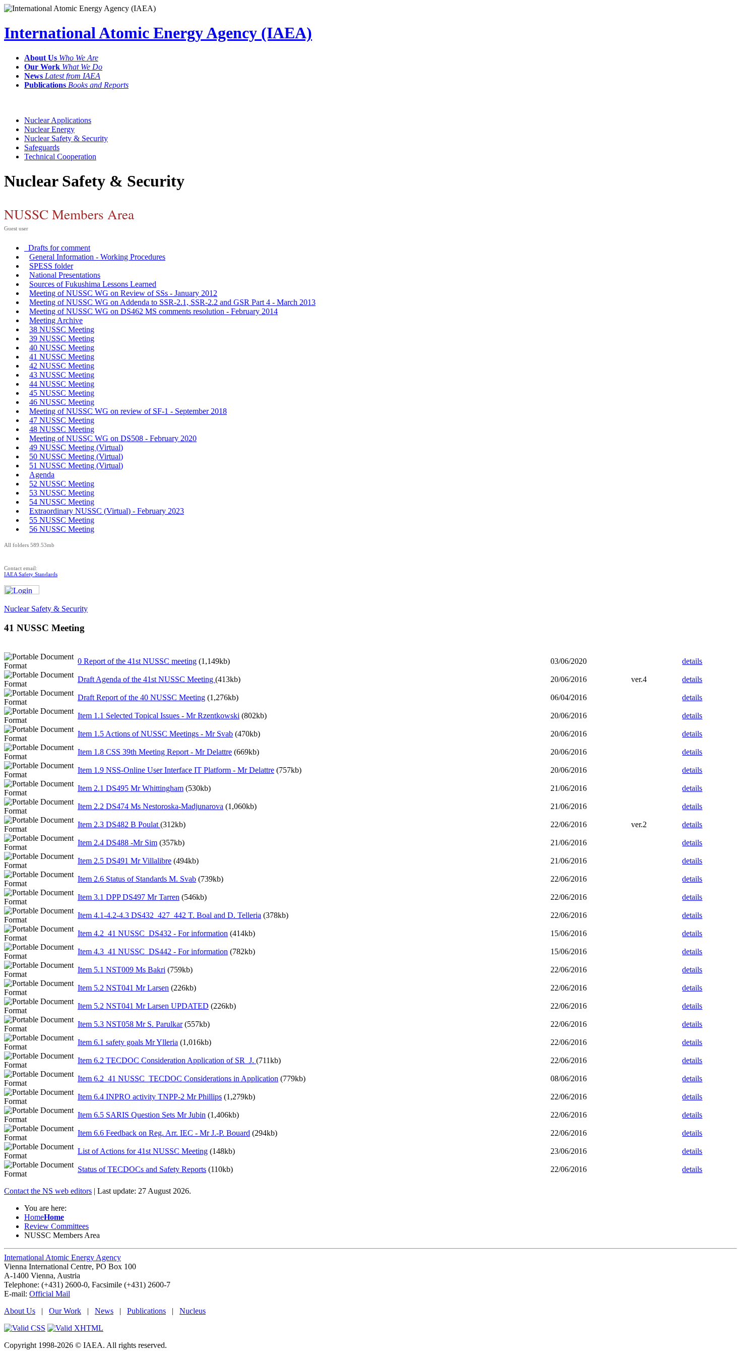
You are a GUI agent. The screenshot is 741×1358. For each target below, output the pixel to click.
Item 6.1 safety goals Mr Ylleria (128, 1042)
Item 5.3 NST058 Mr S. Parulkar (130, 1024)
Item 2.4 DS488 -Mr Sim (117, 842)
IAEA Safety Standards (30, 574)
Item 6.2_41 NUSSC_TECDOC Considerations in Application (178, 1078)
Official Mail (49, 1293)
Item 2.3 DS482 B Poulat (119, 824)
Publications (146, 1311)
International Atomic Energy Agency (62, 1257)
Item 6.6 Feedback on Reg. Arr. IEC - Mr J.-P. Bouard (164, 1133)
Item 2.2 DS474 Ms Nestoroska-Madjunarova (150, 806)
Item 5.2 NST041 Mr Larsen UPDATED (143, 1006)
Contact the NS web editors (48, 1191)
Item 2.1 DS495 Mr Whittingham (130, 788)
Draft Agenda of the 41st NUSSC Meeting (146, 679)
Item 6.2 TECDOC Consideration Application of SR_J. (167, 1060)
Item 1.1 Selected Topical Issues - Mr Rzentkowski (158, 715)
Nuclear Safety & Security (66, 138)
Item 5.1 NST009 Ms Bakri (121, 969)
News (104, 1311)
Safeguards (41, 147)
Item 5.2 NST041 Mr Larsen (123, 987)
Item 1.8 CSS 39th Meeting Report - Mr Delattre (155, 752)
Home (44, 1217)
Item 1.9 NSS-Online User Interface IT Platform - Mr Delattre (176, 770)
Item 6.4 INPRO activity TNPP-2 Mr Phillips (150, 1096)
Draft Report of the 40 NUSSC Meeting (141, 697)
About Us (19, 1311)
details (692, 661)
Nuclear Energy (49, 129)
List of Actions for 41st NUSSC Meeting (143, 1151)
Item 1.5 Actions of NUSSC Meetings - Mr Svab (155, 733)
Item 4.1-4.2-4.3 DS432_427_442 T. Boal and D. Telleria (169, 915)
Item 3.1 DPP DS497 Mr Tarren (128, 897)
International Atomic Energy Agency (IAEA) (158, 33)
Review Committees (56, 1226)
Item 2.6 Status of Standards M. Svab (137, 879)
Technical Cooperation (60, 156)
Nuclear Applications (57, 120)
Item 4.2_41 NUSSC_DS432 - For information (153, 933)
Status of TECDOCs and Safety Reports (142, 1169)
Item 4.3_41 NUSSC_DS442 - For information (153, 951)
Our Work (65, 1311)
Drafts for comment (57, 247)
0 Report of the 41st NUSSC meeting (137, 661)
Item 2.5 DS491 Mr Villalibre (124, 860)
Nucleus (192, 1311)
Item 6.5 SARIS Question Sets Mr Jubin (142, 1114)
